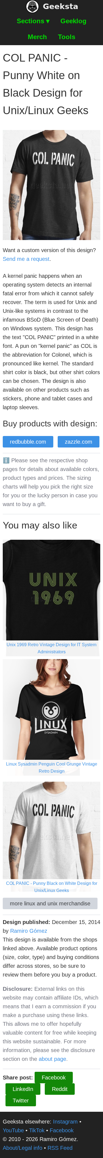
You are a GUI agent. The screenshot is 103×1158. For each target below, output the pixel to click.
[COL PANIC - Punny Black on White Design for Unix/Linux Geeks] (51, 836)
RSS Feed (60, 1148)
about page (52, 1059)
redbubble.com (28, 442)
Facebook (54, 1078)
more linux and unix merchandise (50, 903)
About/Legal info (22, 1148)
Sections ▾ (33, 21)
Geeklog (73, 21)
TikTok (36, 1130)
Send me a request (26, 259)
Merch (37, 37)
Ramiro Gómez (28, 931)
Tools (66, 37)
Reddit (60, 1089)
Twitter (21, 1101)
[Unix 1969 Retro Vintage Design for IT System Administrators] (51, 597)
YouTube (13, 1130)
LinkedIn (23, 1089)
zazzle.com (78, 442)
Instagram (65, 1122)
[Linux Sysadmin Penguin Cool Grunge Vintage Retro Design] (51, 717)
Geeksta (60, 6)
